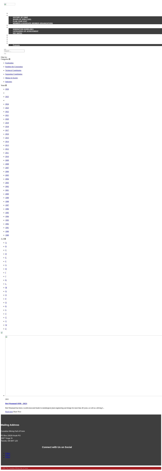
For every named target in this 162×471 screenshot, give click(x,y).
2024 (7, 104)
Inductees (8, 82)
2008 (7, 164)
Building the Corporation (14, 67)
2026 (7, 89)
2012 (7, 149)
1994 (7, 216)
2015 (7, 138)
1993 (7, 220)
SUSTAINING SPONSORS (18, 39)
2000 (7, 194)
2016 (7, 134)
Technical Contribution (13, 70)
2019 (7, 123)
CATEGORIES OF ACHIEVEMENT (25, 31)
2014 (7, 142)
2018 (7, 127)
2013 (7, 145)
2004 (7, 179)
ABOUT (11, 15)
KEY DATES (17, 33)
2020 (7, 119)
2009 (7, 160)
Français (16, 45)
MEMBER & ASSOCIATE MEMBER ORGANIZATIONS (33, 23)
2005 (7, 175)
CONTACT (12, 41)
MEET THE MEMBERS (17, 25)
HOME (11, 13)
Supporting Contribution (13, 74)
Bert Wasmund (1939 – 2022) (16, 403)
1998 (7, 201)
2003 (7, 183)
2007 (7, 168)
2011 (7, 153)
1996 (7, 209)
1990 (7, 231)
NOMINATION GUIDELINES (23, 29)
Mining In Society (11, 78)
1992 (7, 224)
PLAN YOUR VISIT (20, 21)
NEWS (11, 37)
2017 (7, 130)
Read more (9, 412)
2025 (7, 97)
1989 (7, 235)
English (12, 43)
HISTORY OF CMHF (20, 17)
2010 (7, 156)
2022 (7, 112)
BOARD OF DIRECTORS (22, 19)
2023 (7, 108)
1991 (7, 228)
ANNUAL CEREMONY (17, 35)
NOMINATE (13, 27)
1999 (7, 198)
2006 (7, 171)
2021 (7, 115)
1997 (7, 205)
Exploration (9, 63)
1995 (7, 213)
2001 (7, 190)
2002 (7, 186)
